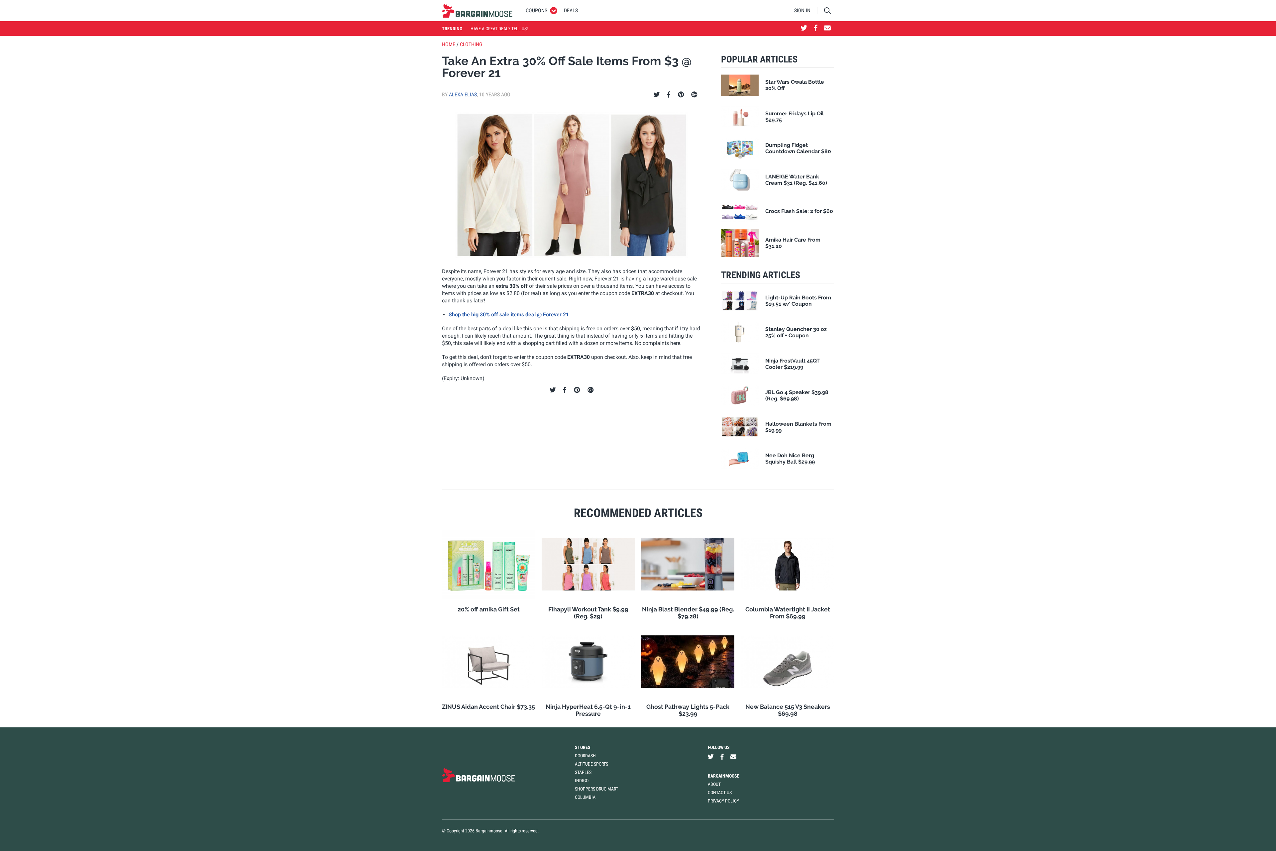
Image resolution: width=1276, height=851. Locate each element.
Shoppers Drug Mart (596, 789)
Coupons (536, 10)
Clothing (471, 44)
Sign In (802, 10)
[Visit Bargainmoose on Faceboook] (815, 29)
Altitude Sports (591, 764)
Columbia (585, 797)
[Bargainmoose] (477, 10)
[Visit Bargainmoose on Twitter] (803, 29)
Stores (582, 747)
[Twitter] (657, 94)
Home (448, 44)
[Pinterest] (681, 94)
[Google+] (694, 94)
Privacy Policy (723, 800)
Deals (571, 10)
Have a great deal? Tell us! (499, 28)
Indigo (581, 780)
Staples (583, 772)
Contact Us (720, 792)
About (714, 784)
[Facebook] (668, 94)
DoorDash (585, 755)
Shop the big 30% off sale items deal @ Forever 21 (509, 314)
